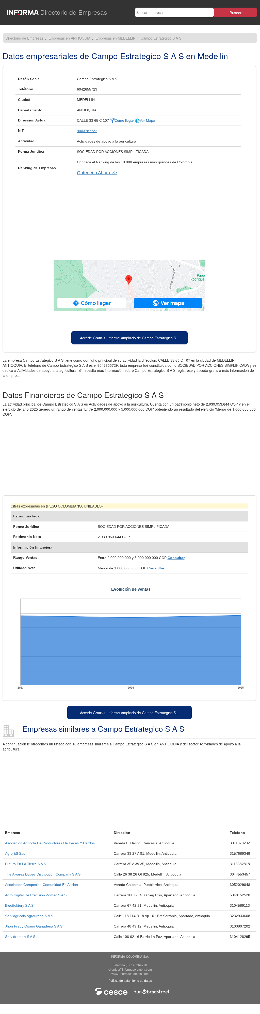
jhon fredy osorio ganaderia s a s (33, 926)
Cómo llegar (125, 120)
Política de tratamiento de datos (130, 981)
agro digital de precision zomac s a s (36, 895)
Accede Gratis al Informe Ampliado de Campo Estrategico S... (129, 337)
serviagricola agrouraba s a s (29, 916)
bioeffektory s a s (19, 905)
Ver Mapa (147, 120)
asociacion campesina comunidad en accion (41, 885)
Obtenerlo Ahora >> (97, 172)
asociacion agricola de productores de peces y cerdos (50, 843)
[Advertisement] (129, 217)
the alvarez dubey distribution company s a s (42, 874)
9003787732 (87, 131)
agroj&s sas (15, 853)
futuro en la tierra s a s (25, 864)
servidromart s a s (20, 937)
